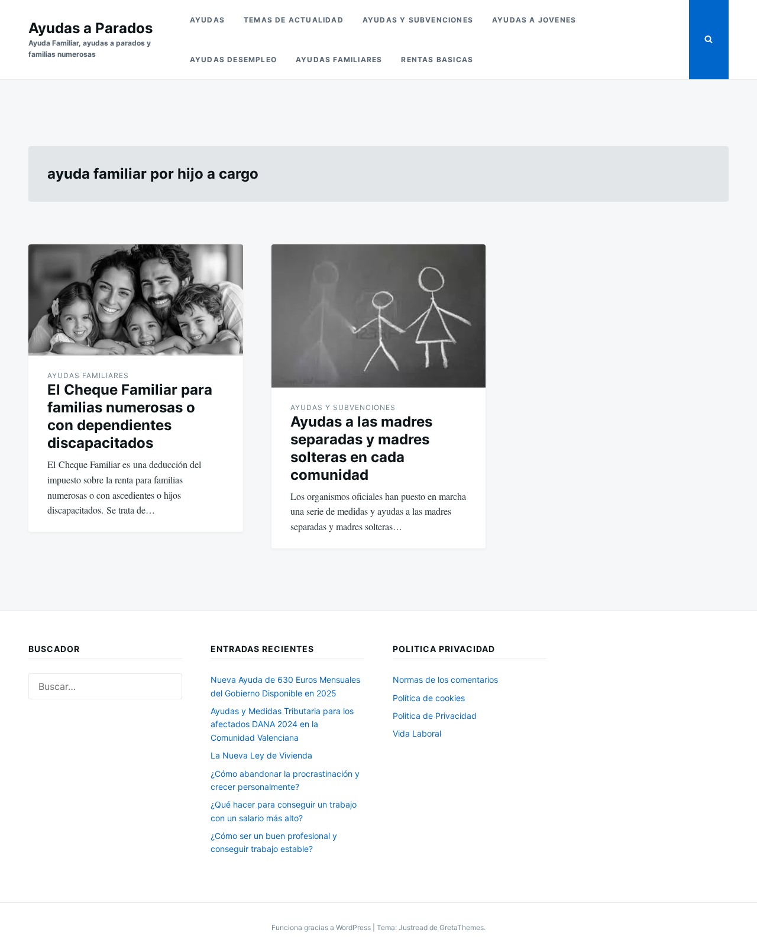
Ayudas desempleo (233, 59)
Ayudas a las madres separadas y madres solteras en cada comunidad (361, 448)
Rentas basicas (437, 59)
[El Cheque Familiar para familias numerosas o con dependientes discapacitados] (135, 300)
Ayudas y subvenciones (418, 19)
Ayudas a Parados (90, 28)
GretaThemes (461, 927)
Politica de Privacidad (435, 716)
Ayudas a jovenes (534, 19)
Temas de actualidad (294, 19)
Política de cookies (429, 698)
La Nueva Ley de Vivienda (261, 755)
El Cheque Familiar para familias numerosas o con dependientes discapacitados (129, 416)
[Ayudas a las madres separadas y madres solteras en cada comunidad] (378, 315)
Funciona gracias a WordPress (322, 927)
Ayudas (207, 19)
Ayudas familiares (339, 59)
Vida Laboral (417, 733)
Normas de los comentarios (445, 680)
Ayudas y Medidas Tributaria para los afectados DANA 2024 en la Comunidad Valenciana (282, 724)
